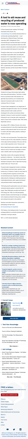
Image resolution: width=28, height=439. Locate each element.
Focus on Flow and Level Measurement (12, 327)
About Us (3, 414)
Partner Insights (5, 401)
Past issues (16, 305)
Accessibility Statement (20, 436)
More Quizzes (13, 346)
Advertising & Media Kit (7, 409)
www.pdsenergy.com (6, 33)
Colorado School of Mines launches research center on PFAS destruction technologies (12, 285)
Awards (3, 417)
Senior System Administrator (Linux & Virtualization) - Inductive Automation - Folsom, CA (13, 363)
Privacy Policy (5, 434)
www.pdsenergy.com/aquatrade (10, 207)
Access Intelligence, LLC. (9, 433)
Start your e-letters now (9, 395)
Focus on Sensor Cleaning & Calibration (12, 331)
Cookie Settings (13, 434)
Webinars (3, 399)
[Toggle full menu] (2, 3)
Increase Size (5, 13)
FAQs (2, 422)
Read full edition (17, 303)
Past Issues (4, 419)
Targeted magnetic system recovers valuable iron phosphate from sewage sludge (12, 271)
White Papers (4, 407)
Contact (3, 425)
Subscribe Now (14, 318)
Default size (3, 13)
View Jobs (9, 377)
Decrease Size (2, 13)
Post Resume (17, 377)
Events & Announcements (7, 404)
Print (7, 13)
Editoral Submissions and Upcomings (10, 412)
